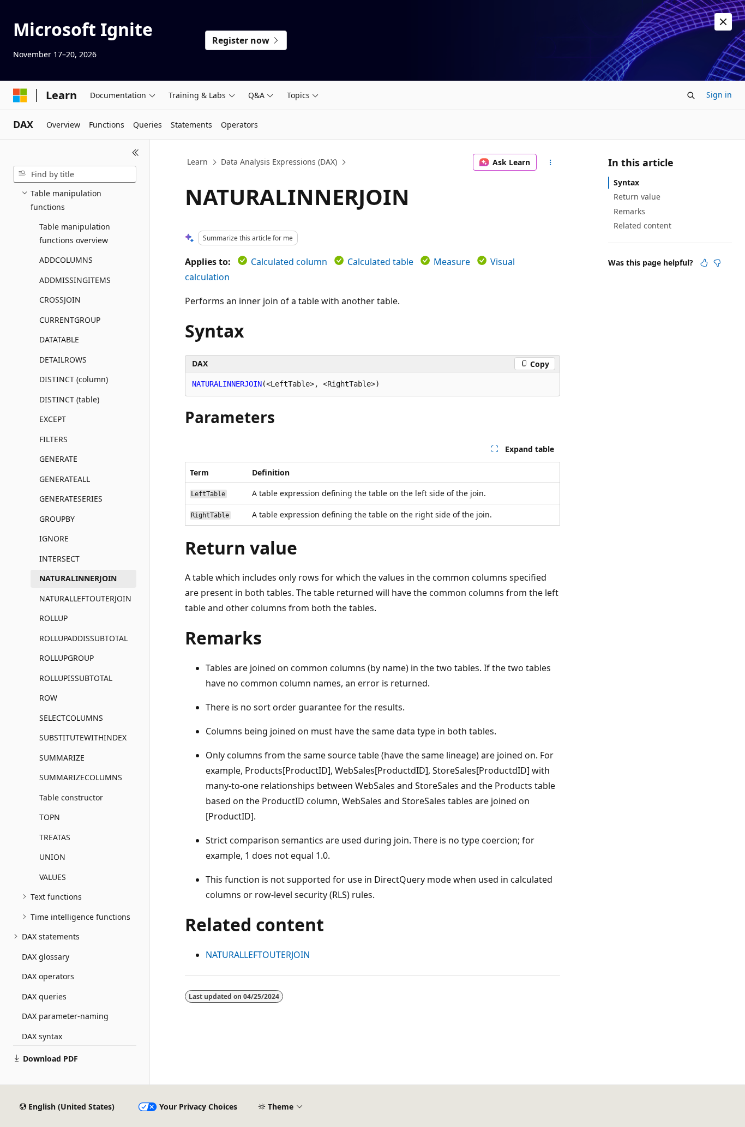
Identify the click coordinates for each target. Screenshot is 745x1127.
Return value (637, 196)
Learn (197, 161)
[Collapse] (135, 152)
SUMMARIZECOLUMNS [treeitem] (80, 777)
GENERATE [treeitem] (58, 459)
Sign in (719, 94)
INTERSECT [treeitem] (59, 558)
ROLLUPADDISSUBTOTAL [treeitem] (83, 638)
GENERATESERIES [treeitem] (71, 498)
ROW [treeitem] (48, 697)
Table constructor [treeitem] (71, 797)
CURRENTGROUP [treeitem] (69, 320)
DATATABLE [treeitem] (59, 339)
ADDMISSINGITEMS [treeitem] (75, 280)
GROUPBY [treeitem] (57, 519)
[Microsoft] (20, 95)
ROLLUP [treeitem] (53, 618)
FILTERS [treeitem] (53, 439)
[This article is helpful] (704, 262)
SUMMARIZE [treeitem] (62, 757)
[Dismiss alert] (723, 22)
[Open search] (691, 95)
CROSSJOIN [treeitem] (60, 299)
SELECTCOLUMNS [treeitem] (71, 718)
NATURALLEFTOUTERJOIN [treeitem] (85, 598)
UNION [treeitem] (52, 857)
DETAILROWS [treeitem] (63, 359)
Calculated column (289, 262)
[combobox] (74, 174)
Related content (642, 225)
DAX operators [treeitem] (48, 976)
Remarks (629, 211)
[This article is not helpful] (717, 262)
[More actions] (550, 162)
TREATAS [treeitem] (54, 837)
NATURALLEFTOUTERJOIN (258, 955)
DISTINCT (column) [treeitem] (73, 379)
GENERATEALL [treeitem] (64, 479)
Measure (452, 262)
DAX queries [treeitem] (44, 996)
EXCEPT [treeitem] (52, 419)
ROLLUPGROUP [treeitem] (66, 658)
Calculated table (380, 262)
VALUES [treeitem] (52, 877)
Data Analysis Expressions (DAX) (279, 161)
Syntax (626, 182)
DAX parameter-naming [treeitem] (65, 1016)
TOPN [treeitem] (49, 817)
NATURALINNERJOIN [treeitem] (78, 578)
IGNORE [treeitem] (54, 538)
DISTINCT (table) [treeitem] (69, 399)
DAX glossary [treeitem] (45, 956)
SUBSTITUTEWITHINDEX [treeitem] (83, 737)
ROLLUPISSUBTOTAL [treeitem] (75, 678)
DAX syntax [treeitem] (42, 1036)
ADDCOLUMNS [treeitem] (66, 260)
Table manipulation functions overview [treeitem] (74, 233)
